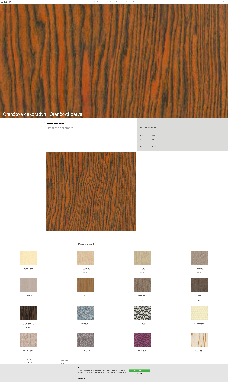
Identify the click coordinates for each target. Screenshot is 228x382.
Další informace (81, 378)
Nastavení (139, 376)
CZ (223, 1)
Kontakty (134, 1)
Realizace (117, 1)
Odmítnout (139, 373)
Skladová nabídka (104, 1)
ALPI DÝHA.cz (50, 123)
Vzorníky (123, 1)
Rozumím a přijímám (139, 370)
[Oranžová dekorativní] (91, 191)
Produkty (96, 1)
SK (225, 1)
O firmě (127, 1)
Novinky (112, 1)
